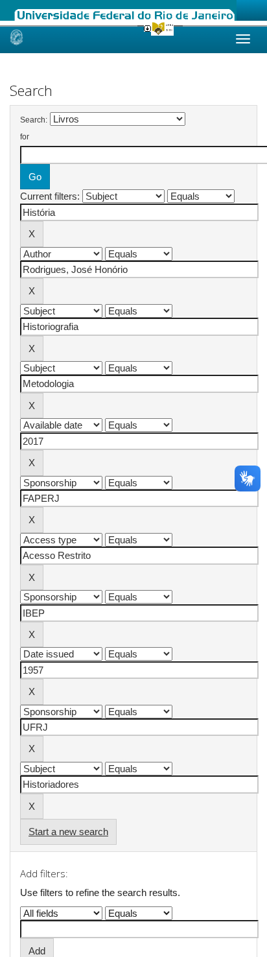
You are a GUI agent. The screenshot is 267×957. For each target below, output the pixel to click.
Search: (33, 119)
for (24, 136)
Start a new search (68, 831)
